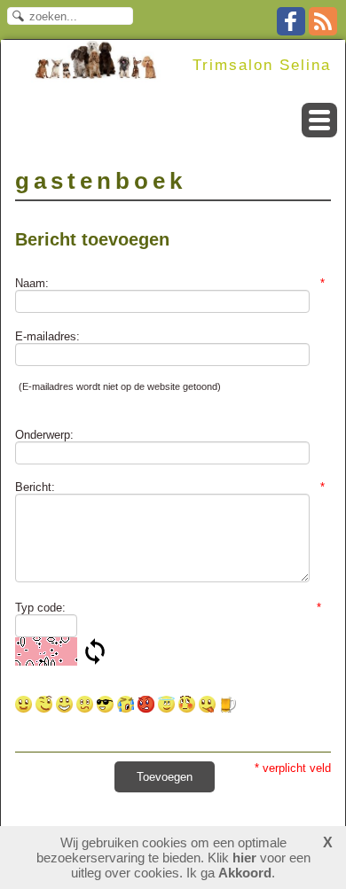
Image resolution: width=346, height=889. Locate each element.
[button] (319, 120)
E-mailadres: (47, 336)
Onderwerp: (44, 434)
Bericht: (170, 487)
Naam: (170, 283)
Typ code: (168, 607)
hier (244, 857)
